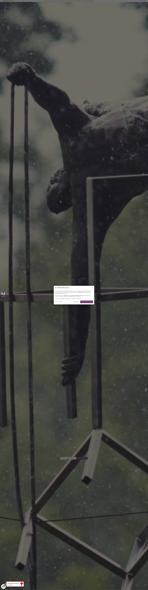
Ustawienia (75, 301)
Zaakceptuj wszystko (87, 301)
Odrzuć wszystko (58, 301)
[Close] (92, 288)
